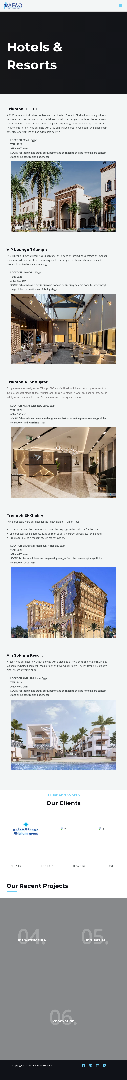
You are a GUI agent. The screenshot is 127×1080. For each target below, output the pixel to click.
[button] (9, 197)
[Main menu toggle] (120, 5)
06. (63, 1017)
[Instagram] (90, 1066)
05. (95, 936)
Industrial (95, 940)
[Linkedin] (97, 1066)
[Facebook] (83, 1066)
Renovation (63, 1021)
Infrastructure (32, 940)
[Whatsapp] (104, 1066)
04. (32, 936)
